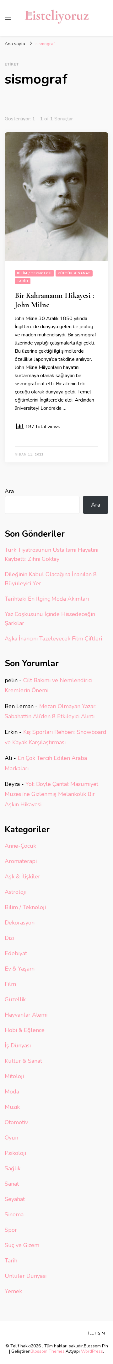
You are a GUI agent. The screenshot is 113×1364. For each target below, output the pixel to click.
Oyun (11, 1137)
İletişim (96, 1333)
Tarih (22, 281)
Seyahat (15, 1199)
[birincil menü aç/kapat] (8, 18)
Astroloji (15, 892)
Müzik (12, 1107)
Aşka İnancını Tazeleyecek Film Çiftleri (53, 638)
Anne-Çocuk (20, 846)
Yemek (13, 1291)
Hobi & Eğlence (25, 1030)
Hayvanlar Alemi (26, 1015)
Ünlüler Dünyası (25, 1276)
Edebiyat (16, 953)
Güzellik (15, 999)
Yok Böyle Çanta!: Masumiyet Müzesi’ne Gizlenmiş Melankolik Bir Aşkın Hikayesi (51, 794)
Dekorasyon (20, 922)
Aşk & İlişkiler (22, 876)
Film (10, 984)
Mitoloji (14, 1076)
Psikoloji (15, 1153)
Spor (11, 1230)
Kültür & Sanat (74, 273)
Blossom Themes (47, 1351)
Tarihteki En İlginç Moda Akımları (47, 599)
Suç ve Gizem (22, 1245)
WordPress (92, 1351)
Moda (12, 1091)
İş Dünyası (18, 1045)
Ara (9, 491)
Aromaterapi (21, 861)
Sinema (14, 1214)
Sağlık (12, 1168)
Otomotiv (16, 1122)
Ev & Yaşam (20, 968)
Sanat (12, 1184)
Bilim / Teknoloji (34, 273)
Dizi (9, 938)
